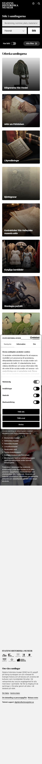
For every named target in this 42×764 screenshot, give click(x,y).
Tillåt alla (21, 412)
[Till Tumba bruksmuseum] (12, 660)
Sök (34, 30)
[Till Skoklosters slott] (4, 660)
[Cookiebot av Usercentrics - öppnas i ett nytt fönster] (30, 338)
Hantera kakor (15, 693)
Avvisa (21, 424)
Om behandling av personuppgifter (14, 698)
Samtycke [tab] (7, 344)
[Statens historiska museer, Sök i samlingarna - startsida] (10, 5)
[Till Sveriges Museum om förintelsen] (21, 660)
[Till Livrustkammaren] (29, 655)
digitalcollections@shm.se (24, 702)
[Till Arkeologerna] (4, 655)
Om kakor (5, 693)
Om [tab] (34, 344)
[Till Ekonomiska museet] (11, 655)
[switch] (36, 388)
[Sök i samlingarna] (39, 3)
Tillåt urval (21, 418)
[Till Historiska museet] (23, 655)
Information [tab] (21, 344)
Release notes (33, 698)
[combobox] (14, 30)
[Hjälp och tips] (33, 3)
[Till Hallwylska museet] (18, 655)
